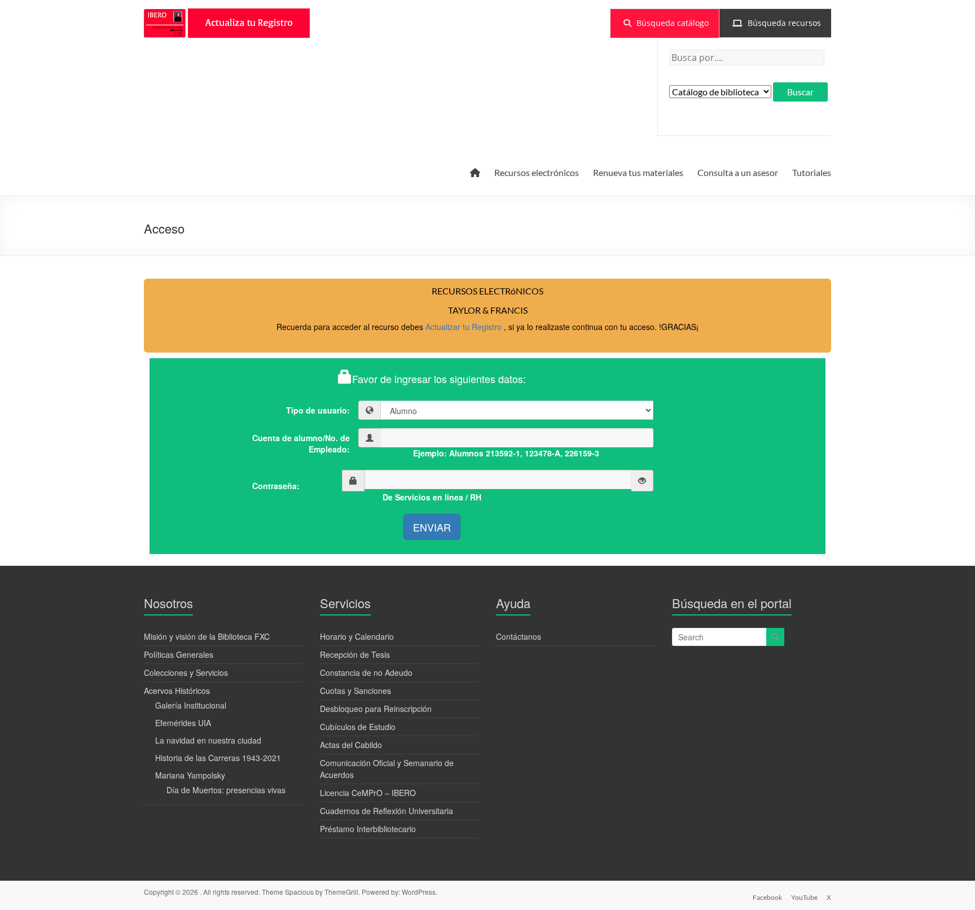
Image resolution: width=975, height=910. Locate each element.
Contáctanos (518, 636)
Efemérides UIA (183, 722)
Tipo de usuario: (318, 410)
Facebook (767, 897)
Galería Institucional (190, 705)
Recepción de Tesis (355, 654)
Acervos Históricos (177, 690)
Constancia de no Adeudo (366, 672)
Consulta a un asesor (737, 172)
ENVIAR (432, 527)
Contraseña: (276, 485)
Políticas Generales (178, 654)
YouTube (804, 897)
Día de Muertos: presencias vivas (226, 789)
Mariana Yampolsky (190, 775)
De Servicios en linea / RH (432, 497)
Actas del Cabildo (351, 744)
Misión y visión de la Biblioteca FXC (207, 636)
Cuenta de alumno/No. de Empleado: (301, 443)
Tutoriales (811, 172)
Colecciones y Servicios (186, 672)
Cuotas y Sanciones (355, 690)
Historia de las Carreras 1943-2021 (218, 757)
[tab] (664, 23)
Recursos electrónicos (536, 172)
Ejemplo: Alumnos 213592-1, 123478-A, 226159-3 (506, 453)
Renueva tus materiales (638, 172)
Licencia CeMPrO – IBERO (368, 792)
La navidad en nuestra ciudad (208, 740)
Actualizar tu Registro (464, 326)
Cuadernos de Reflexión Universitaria (386, 810)
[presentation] (664, 23)
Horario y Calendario (357, 636)
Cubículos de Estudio (358, 726)
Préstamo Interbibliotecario (368, 828)
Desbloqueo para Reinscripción (376, 708)
